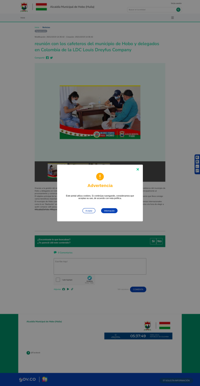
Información (109, 211)
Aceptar (88, 211)
